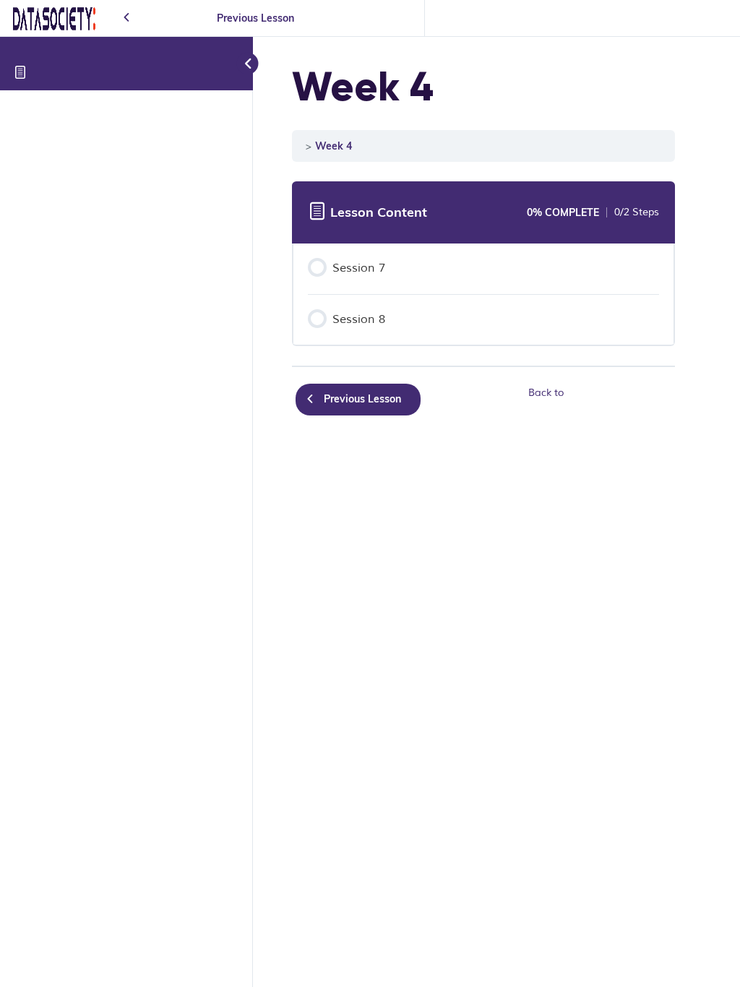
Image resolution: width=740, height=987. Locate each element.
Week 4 (333, 145)
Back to (546, 393)
